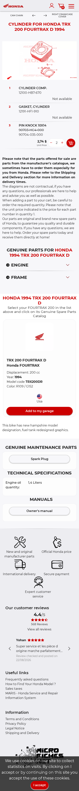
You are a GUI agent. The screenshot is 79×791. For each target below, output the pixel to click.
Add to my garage (40, 411)
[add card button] (71, 143)
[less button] (51, 143)
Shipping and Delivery (22, 733)
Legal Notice (15, 728)
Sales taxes (13, 688)
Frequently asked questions (27, 679)
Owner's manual (39, 511)
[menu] (71, 5)
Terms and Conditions (22, 719)
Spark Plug (39, 459)
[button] (39, 337)
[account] (52, 5)
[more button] (62, 143)
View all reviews (39, 629)
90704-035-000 (31, 135)
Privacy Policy (15, 724)
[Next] (45, 15)
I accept (39, 785)
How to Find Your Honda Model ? (30, 684)
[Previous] (34, 15)
